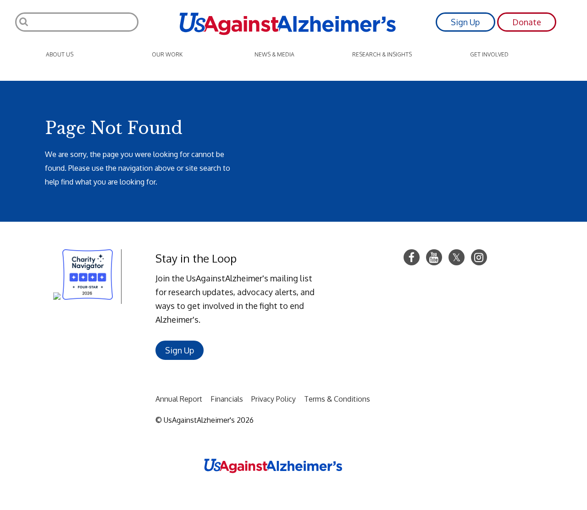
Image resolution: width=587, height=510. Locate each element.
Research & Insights (382, 54)
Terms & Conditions (337, 399)
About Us (59, 54)
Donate (526, 22)
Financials (226, 399)
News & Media (274, 54)
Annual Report (178, 399)
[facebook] (412, 257)
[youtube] (434, 257)
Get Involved (489, 54)
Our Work (167, 54)
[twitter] (457, 257)
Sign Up (465, 22)
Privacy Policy (273, 399)
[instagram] (479, 257)
